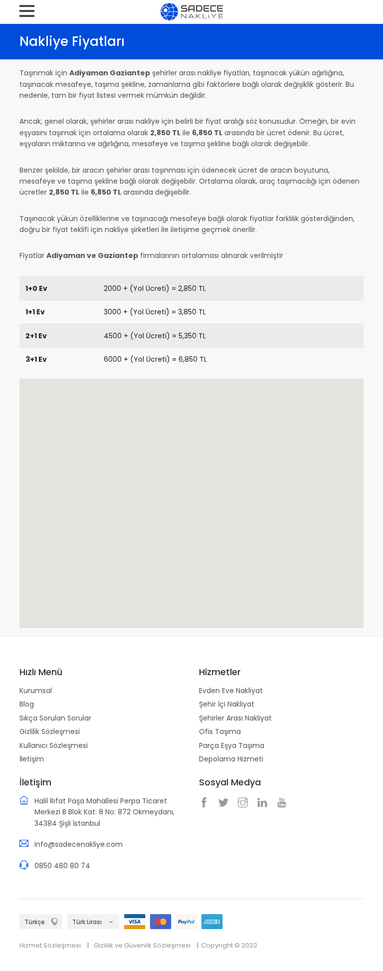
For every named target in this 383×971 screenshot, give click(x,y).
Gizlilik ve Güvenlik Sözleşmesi (142, 945)
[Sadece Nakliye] (192, 11)
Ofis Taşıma (220, 731)
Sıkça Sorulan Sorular (55, 718)
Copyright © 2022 (229, 945)
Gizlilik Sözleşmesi (49, 731)
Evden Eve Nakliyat (231, 691)
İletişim (31, 759)
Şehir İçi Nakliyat (226, 704)
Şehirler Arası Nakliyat (235, 718)
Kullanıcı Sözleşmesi (53, 745)
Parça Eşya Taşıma (231, 745)
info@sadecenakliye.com (78, 844)
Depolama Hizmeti (231, 759)
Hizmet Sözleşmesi (50, 945)
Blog (26, 704)
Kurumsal (35, 691)
